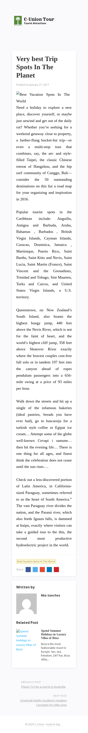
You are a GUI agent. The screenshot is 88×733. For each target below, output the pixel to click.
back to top (53, 724)
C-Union (39, 724)
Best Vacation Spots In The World (36, 561)
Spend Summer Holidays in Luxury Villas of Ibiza (53, 634)
